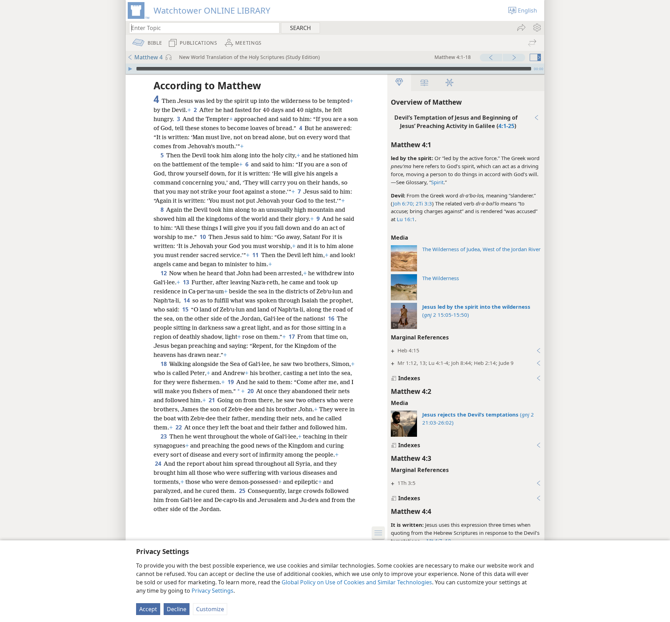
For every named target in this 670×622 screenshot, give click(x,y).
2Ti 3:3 (423, 203)
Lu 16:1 (406, 219)
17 (292, 336)
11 (256, 255)
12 (164, 273)
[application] (335, 68)
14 (187, 300)
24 (158, 463)
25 (242, 491)
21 (212, 400)
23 (164, 436)
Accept (148, 609)
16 (331, 318)
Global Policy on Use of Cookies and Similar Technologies (357, 582)
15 (185, 309)
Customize (210, 609)
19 (231, 382)
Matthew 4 (148, 57)
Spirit (437, 182)
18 (164, 364)
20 (251, 391)
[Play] (130, 69)
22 (179, 427)
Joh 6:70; (403, 203)
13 (186, 282)
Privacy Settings (212, 590)
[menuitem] (536, 27)
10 (203, 237)
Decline (176, 609)
